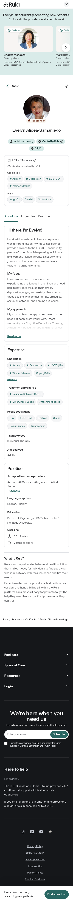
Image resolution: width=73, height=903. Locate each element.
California (30, 619)
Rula (5, 619)
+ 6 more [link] (12, 379)
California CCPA (35, 853)
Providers (17, 619)
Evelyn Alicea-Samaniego (54, 619)
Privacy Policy (50, 746)
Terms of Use (35, 866)
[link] (67, 86)
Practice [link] (44, 216)
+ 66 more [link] (13, 491)
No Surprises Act (35, 859)
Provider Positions (35, 879)
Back (15, 86)
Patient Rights (35, 873)
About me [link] (11, 216)
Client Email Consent (29, 746)
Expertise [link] (28, 216)
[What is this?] (34, 160)
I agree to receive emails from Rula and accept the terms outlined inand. (35, 744)
